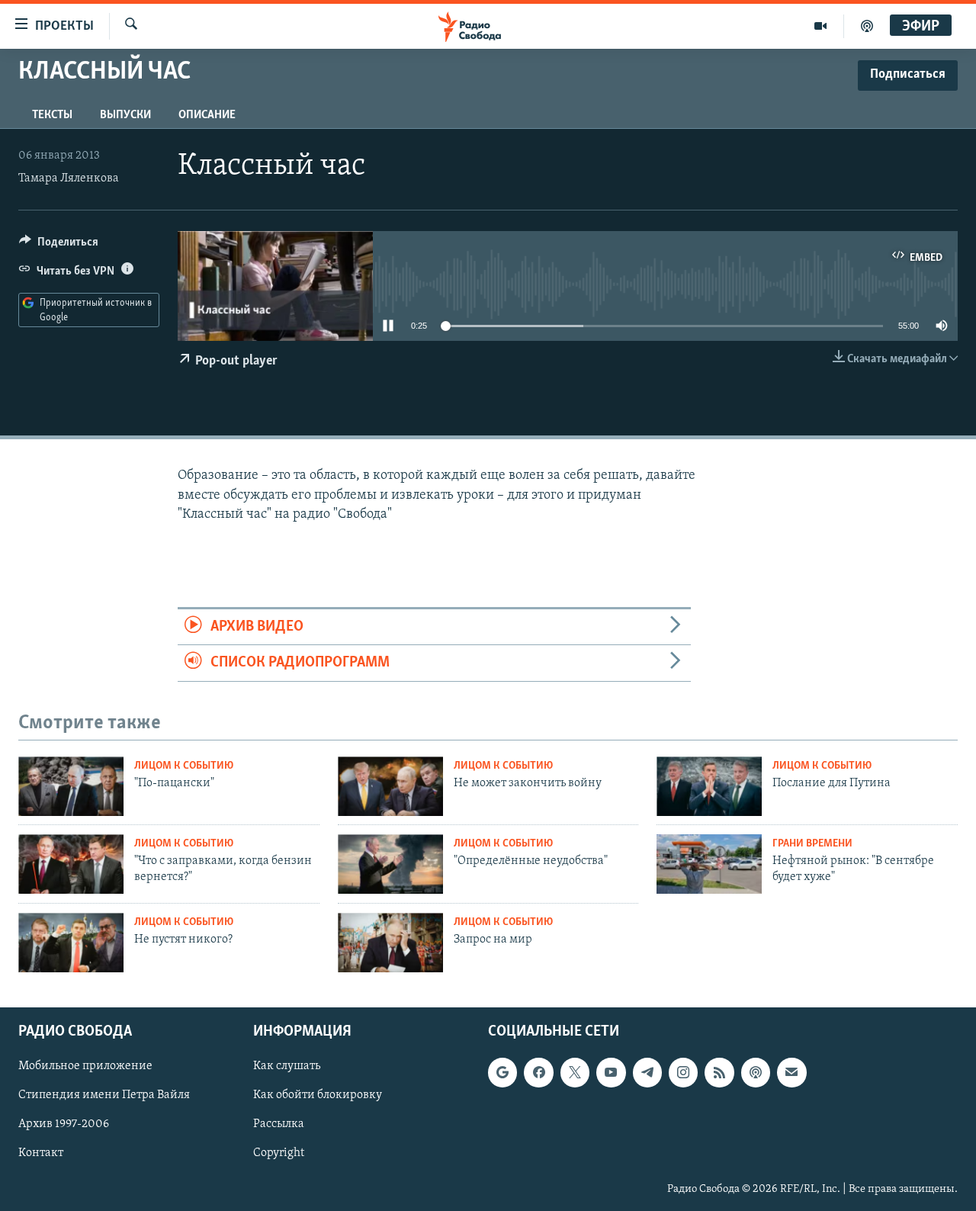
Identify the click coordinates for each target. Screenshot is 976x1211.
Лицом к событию (183, 766)
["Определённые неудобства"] (390, 864)
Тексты (52, 115)
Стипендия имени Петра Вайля (104, 1095)
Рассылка (278, 1124)
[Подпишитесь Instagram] (683, 1072)
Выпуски (125, 115)
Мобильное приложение (85, 1066)
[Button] (58, 245)
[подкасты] (867, 25)
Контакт (40, 1153)
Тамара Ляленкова (68, 178)
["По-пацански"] (71, 786)
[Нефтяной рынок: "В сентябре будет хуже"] (709, 864)
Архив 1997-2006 (63, 1124)
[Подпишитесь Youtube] (610, 1072)
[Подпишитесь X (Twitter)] (574, 1072)
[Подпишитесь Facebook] (538, 1072)
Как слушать (286, 1066)
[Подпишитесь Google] (502, 1072)
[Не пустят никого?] (71, 942)
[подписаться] (791, 1072)
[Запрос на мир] (390, 942)
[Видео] (821, 25)
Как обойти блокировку (317, 1095)
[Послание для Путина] (709, 786)
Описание (207, 115)
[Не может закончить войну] (390, 786)
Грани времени (812, 844)
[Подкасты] (755, 1072)
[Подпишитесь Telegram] (647, 1072)
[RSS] (719, 1072)
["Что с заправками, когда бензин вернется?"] (71, 864)
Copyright (278, 1153)
